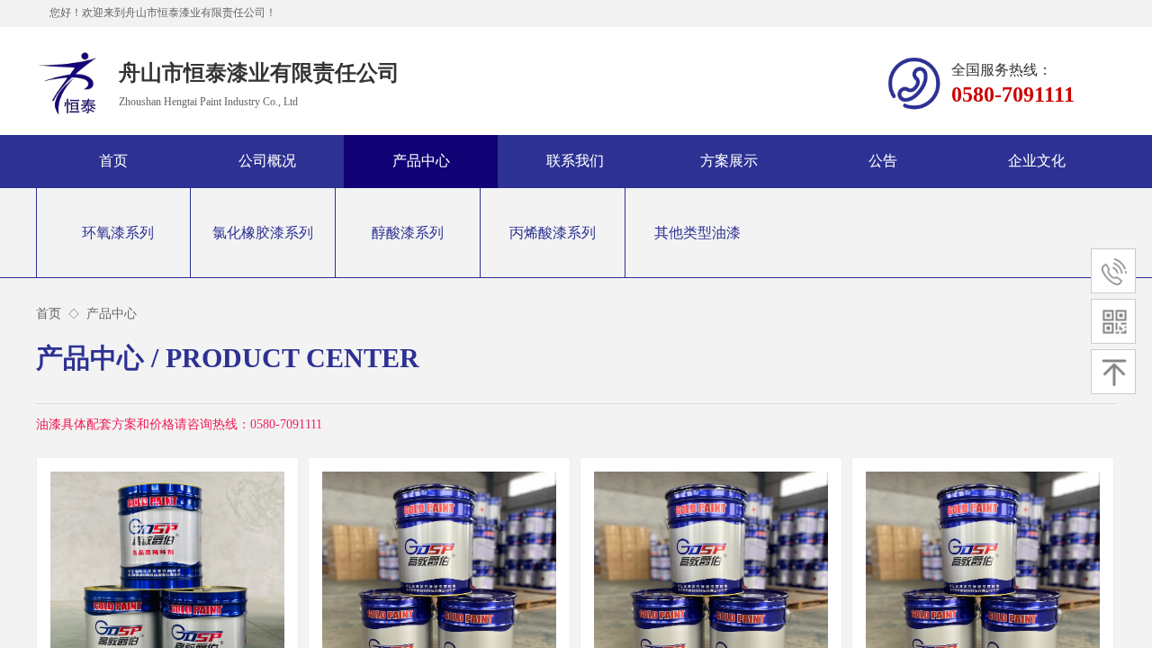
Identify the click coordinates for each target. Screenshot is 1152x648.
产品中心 (111, 313)
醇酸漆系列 (408, 232)
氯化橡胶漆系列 (262, 232)
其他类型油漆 (697, 232)
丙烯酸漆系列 (552, 232)
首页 (48, 313)
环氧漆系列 (118, 232)
